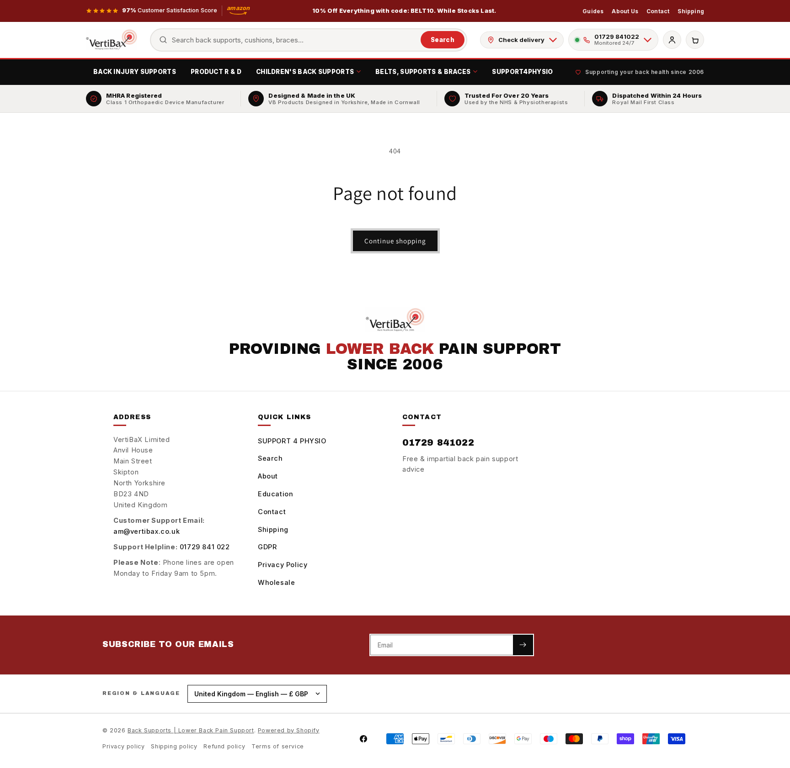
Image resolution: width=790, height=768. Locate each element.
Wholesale (276, 582)
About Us (625, 11)
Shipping (691, 11)
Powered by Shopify (289, 730)
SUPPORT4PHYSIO (522, 71)
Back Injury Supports (134, 71)
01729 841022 (438, 442)
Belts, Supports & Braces (422, 71)
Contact (657, 11)
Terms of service (277, 746)
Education (275, 494)
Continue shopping (395, 241)
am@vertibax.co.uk (146, 531)
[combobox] (294, 40)
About (268, 476)
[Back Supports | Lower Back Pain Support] (111, 39)
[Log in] (672, 40)
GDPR (267, 547)
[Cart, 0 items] (695, 40)
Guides (592, 11)
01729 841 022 (205, 547)
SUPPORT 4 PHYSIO (292, 441)
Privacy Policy (282, 564)
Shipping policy (174, 746)
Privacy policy (123, 746)
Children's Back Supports (305, 71)
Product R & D (216, 71)
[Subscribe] (523, 645)
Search (442, 39)
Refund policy (224, 746)
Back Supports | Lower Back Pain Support (191, 730)
